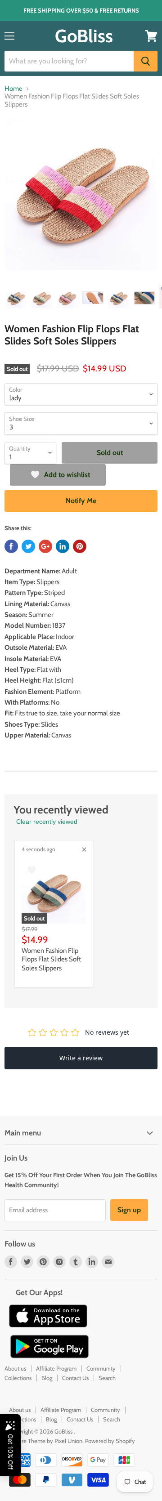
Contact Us (75, 1377)
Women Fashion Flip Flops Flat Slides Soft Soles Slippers (51, 959)
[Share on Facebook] (11, 546)
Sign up (129, 1210)
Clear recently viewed (46, 821)
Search (107, 1377)
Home (13, 89)
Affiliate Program (56, 1368)
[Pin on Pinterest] (79, 546)
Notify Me (81, 500)
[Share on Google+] (45, 546)
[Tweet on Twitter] (28, 546)
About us (15, 1368)
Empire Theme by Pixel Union (45, 1440)
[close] (84, 849)
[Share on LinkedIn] (62, 546)
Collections (18, 1377)
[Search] (146, 61)
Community (101, 1368)
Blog (46, 1377)
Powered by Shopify (110, 1440)
